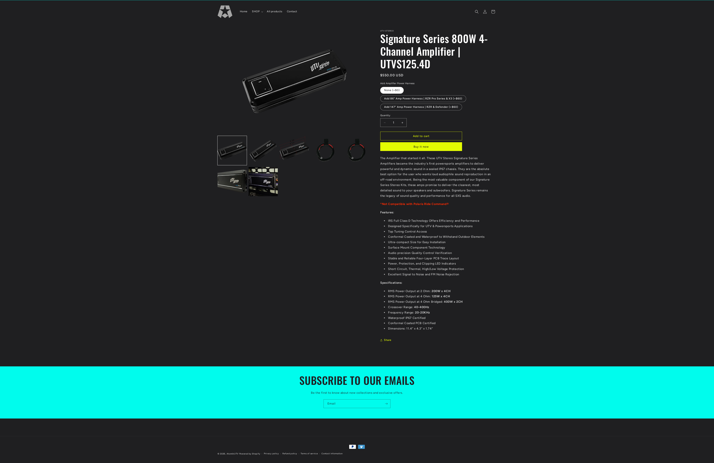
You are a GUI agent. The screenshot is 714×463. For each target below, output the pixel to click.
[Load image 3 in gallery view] (294, 150)
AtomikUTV (233, 454)
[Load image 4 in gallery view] (325, 150)
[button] (257, 11)
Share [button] (387, 340)
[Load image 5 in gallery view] (356, 150)
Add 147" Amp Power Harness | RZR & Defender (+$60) (421, 107)
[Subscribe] (386, 403)
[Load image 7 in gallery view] (263, 181)
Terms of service (309, 453)
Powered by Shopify (249, 454)
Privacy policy (271, 453)
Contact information (331, 453)
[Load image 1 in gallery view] (232, 150)
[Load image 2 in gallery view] (263, 150)
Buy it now (421, 146)
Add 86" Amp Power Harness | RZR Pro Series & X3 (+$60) (423, 98)
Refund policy (289, 453)
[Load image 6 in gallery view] (232, 181)
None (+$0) (392, 90)
